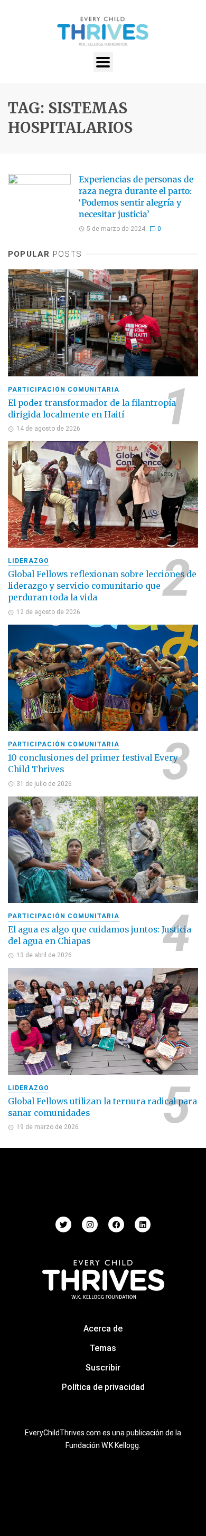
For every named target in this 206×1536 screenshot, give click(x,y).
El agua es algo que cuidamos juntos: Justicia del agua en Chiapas (99, 935)
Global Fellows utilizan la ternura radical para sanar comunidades (102, 1107)
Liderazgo (28, 561)
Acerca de (103, 1329)
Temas (103, 1348)
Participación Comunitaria (63, 389)
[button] (103, 62)
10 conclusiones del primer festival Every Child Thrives (93, 763)
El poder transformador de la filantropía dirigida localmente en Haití (92, 409)
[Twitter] (63, 1224)
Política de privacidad (103, 1387)
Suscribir (103, 1368)
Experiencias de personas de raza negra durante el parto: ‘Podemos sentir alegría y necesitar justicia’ (136, 196)
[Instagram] (90, 1224)
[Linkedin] (143, 1224)
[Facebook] (116, 1224)
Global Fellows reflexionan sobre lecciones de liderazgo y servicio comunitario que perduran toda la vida (102, 585)
